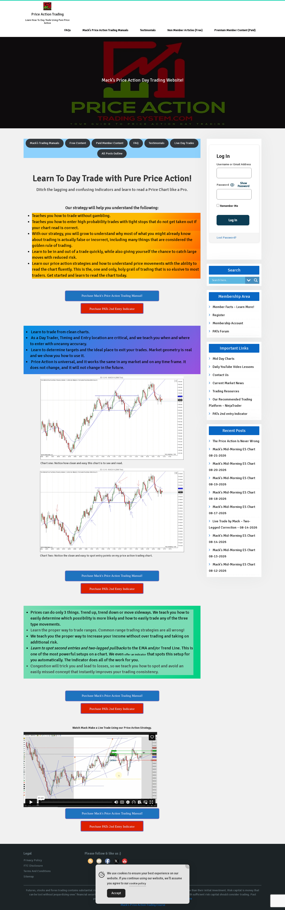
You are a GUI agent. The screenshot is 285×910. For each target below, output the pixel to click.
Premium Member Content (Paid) (235, 30)
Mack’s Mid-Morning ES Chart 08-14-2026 (232, 539)
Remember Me (228, 206)
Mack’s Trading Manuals (44, 143)
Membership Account (228, 323)
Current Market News (228, 383)
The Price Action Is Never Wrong (236, 441)
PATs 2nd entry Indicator (230, 414)
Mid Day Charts (223, 359)
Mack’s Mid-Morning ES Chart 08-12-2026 (232, 567)
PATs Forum (221, 331)
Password (223, 185)
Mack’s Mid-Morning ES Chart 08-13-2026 (232, 553)
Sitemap (29, 876)
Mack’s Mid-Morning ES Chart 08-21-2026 (232, 452)
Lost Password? (226, 237)
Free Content (77, 143)
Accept (116, 893)
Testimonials (148, 30)
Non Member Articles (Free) (185, 30)
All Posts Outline (112, 153)
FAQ (136, 143)
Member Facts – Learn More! (233, 307)
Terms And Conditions (37, 871)
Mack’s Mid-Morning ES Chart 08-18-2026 (232, 495)
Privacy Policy (33, 860)
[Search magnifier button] (255, 280)
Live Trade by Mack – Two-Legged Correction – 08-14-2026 (233, 524)
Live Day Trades (184, 143)
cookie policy (137, 883)
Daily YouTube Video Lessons (233, 367)
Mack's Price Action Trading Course (143, 905)
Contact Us (220, 375)
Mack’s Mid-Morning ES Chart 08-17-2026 (232, 510)
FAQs (67, 30)
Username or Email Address (234, 164)
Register (219, 315)
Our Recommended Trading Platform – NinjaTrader (230, 402)
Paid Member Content (109, 143)
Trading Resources (226, 391)
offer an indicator (135, 654)
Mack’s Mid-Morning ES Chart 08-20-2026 (232, 467)
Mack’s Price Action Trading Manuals (105, 30)
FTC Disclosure (33, 865)
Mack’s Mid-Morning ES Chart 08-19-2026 (232, 481)
